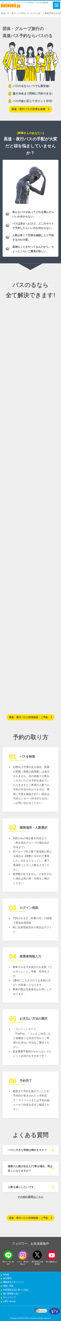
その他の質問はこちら (31, 1197)
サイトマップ (9, 1297)
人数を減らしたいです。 (22, 1187)
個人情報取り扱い (11, 1293)
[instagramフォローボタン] (22, 1255)
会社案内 (7, 1278)
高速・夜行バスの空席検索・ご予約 (28, 717)
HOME (6, 1275)
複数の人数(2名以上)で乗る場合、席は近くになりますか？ (30, 1168)
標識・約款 (8, 1286)
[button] (40, 1311)
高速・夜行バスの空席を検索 (28, 109)
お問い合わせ (9, 1301)
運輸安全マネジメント (13, 1282)
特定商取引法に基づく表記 (15, 1290)
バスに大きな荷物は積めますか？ (27, 1150)
